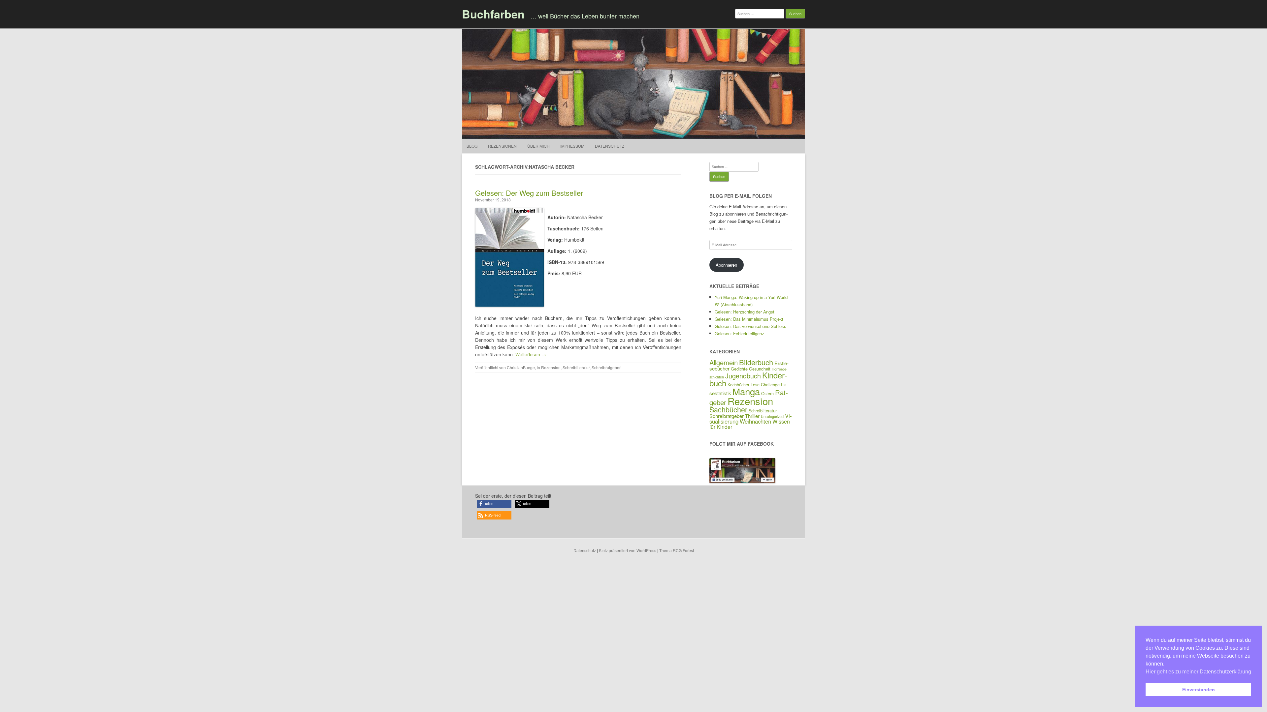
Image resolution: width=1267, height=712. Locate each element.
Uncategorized (772, 416)
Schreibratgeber (606, 367)
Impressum (572, 146)
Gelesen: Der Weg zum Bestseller (529, 193)
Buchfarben (493, 14)
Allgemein (723, 362)
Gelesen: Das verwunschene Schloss (750, 326)
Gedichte (739, 369)
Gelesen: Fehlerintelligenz (739, 333)
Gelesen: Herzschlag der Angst (744, 312)
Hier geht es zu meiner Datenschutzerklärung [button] (1198, 671)
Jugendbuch (743, 375)
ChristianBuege (521, 367)
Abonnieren (726, 265)
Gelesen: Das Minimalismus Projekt (749, 319)
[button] (494, 504)
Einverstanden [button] (1198, 689)
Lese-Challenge (765, 384)
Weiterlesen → (530, 354)
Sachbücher (728, 409)
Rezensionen (502, 146)
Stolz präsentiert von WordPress (627, 550)
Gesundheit (759, 369)
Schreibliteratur (576, 367)
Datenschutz (609, 146)
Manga (746, 391)
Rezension (551, 367)
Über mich (538, 146)
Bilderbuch (756, 362)
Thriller (752, 415)
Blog (472, 146)
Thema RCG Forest (676, 550)
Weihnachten (755, 421)
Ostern (767, 393)
